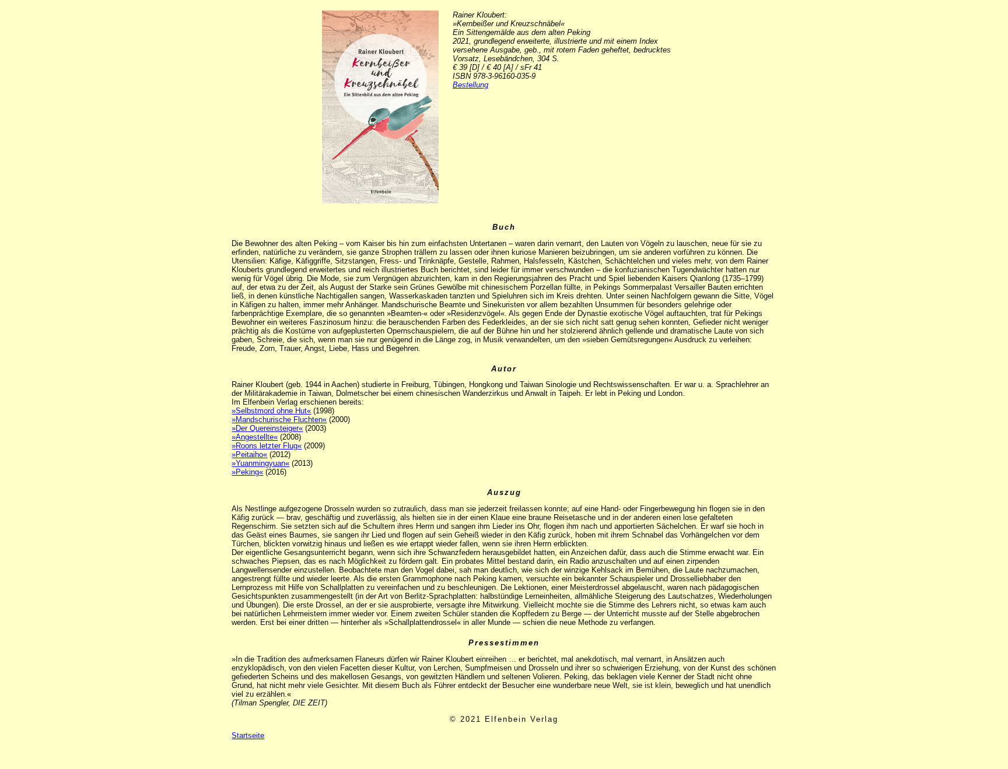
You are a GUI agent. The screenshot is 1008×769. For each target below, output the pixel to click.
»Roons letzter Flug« (267, 445)
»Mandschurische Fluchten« (279, 419)
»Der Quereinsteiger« (267, 428)
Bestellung (470, 84)
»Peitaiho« (249, 454)
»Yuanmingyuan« (260, 463)
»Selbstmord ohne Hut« (271, 410)
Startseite (248, 735)
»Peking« (247, 472)
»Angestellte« (255, 437)
